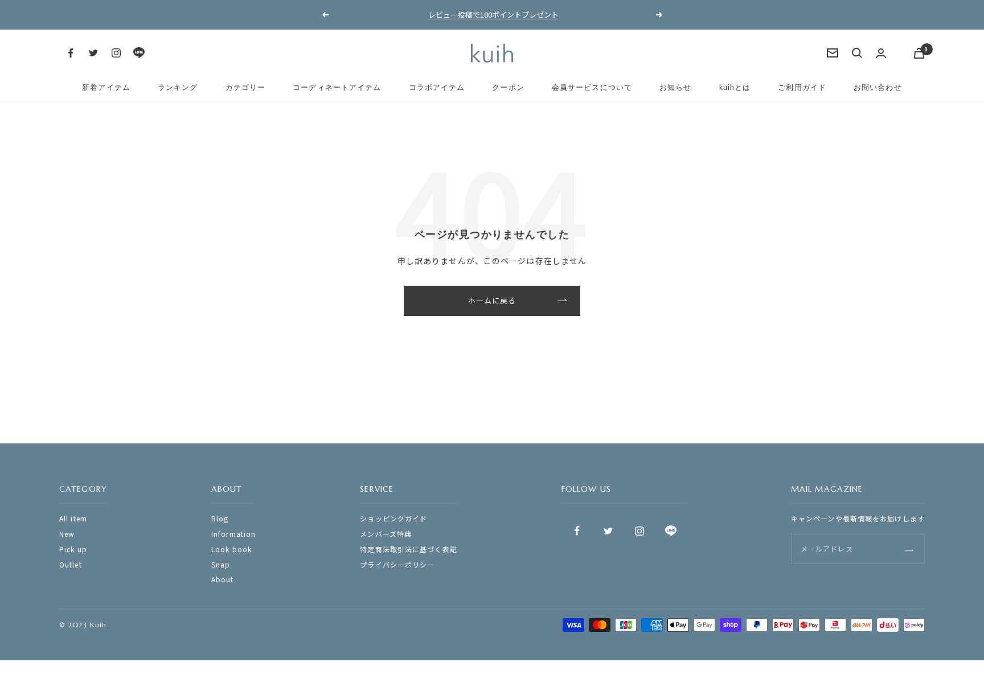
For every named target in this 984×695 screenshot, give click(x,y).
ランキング (178, 87)
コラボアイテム (437, 87)
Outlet (70, 564)
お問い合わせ (878, 87)
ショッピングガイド (393, 518)
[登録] (909, 549)
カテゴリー (246, 87)
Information (233, 533)
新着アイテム (106, 87)
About (222, 579)
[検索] (857, 53)
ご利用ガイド (802, 87)
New (67, 533)
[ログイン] (881, 53)
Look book (231, 549)
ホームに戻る (492, 300)
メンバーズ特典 (386, 533)
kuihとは (735, 87)
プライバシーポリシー (397, 564)
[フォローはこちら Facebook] (70, 53)
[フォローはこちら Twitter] (93, 53)
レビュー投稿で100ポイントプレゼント (493, 14)
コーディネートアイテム (337, 87)
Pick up (73, 549)
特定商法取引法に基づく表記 (408, 549)
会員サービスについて (592, 87)
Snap (220, 564)
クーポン (508, 87)
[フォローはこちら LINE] (139, 53)
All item (73, 518)
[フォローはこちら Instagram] (116, 53)
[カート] (919, 53)
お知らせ (675, 87)
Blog (219, 518)
